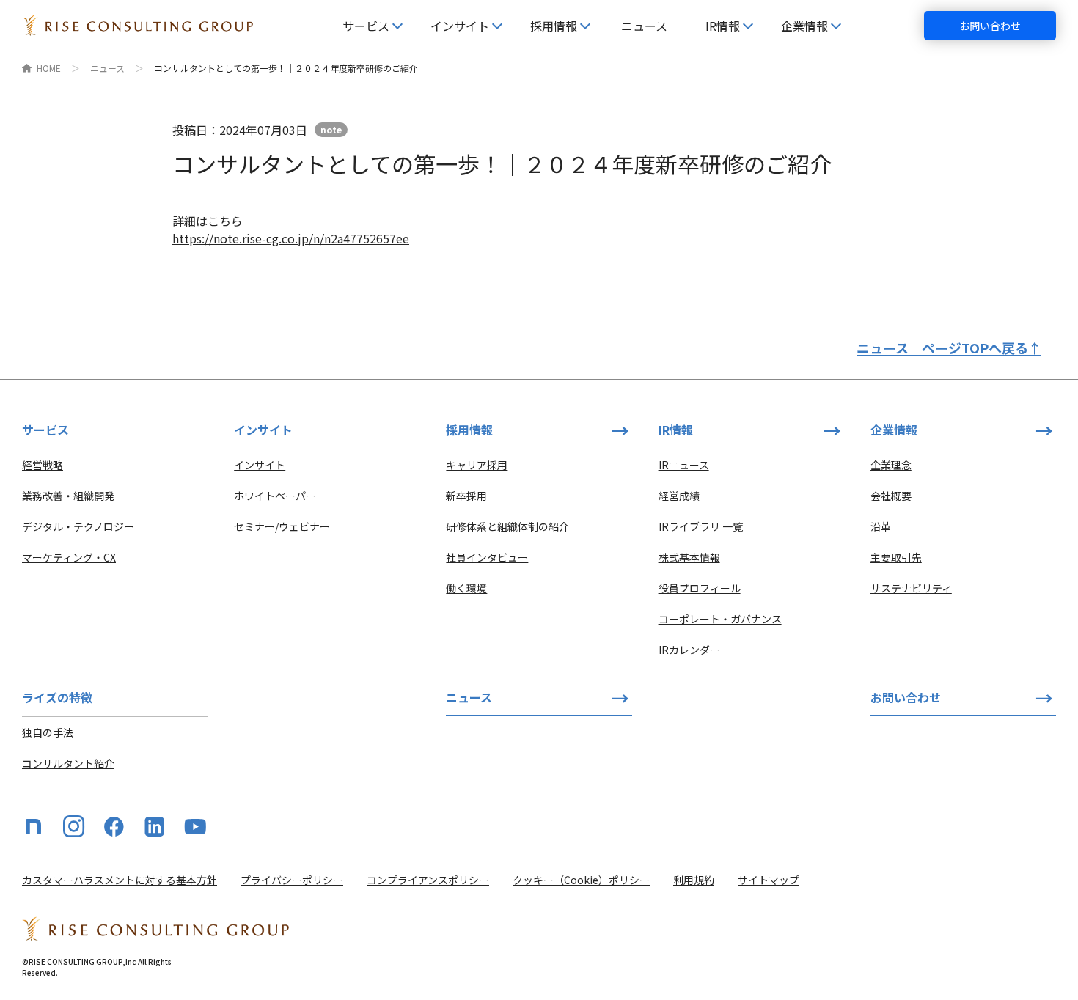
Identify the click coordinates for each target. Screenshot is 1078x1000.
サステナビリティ (911, 588)
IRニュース (684, 464)
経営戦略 (42, 464)
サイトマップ (768, 879)
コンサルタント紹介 (68, 763)
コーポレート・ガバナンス (720, 618)
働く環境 (466, 588)
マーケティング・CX (69, 557)
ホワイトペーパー (275, 495)
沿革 (880, 526)
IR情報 (676, 429)
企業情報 (893, 429)
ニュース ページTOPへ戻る (949, 347)
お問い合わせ (990, 25)
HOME (49, 68)
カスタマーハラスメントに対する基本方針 (119, 879)
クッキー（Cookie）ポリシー (581, 879)
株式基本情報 (689, 557)
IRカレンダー (689, 649)
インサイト (259, 464)
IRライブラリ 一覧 (701, 526)
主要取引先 (896, 557)
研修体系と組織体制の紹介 (507, 526)
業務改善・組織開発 (68, 495)
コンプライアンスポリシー (428, 879)
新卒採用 (466, 495)
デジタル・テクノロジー (78, 526)
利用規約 (693, 879)
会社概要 (891, 495)
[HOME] (137, 25)
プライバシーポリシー (292, 879)
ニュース (644, 25)
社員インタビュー (487, 557)
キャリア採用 (476, 464)
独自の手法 (47, 732)
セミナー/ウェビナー (282, 526)
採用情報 (469, 429)
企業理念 (891, 464)
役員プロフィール (700, 588)
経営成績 (679, 495)
